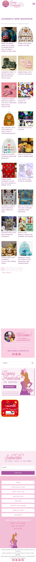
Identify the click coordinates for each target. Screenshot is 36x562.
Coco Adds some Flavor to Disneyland (24, 101)
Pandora (18, 501)
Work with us (24, 351)
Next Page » (7, 272)
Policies (18, 529)
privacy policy (21, 558)
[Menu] (33, 4)
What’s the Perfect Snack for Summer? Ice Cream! (25, 234)
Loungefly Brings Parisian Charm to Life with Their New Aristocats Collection (9, 102)
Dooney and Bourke (18, 505)
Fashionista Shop (18, 487)
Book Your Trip (18, 491)
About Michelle (13, 351)
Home (18, 482)
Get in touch (18, 526)
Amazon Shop (18, 496)
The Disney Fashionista (13, 4)
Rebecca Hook (18, 510)
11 (20, 269)
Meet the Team (18, 523)
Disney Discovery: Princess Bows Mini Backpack (8, 156)
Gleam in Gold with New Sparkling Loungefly (8, 234)
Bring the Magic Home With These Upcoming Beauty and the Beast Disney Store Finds (8, 47)
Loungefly (18, 515)
